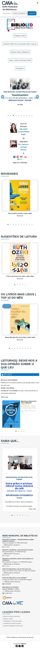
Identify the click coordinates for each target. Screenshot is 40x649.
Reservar (20, 216)
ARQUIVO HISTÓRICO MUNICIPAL (11, 616)
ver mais (20, 104)
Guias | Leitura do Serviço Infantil (20, 60)
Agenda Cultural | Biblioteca (20, 52)
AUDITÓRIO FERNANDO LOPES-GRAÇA (13, 625)
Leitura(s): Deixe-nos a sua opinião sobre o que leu (20, 44)
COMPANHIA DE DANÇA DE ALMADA (12, 623)
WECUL (23, 644)
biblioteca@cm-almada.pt (12, 545)
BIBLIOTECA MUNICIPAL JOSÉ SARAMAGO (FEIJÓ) (17, 550)
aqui (6, 397)
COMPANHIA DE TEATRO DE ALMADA (12, 621)
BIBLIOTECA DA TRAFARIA (10, 587)
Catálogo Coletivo (20, 35)
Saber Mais (32, 509)
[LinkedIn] (22, 646)
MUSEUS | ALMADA (8, 618)
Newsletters (20, 68)
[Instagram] (19, 646)
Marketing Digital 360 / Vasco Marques (29, 402)
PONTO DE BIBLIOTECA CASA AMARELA (14, 578)
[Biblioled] (20, 25)
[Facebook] (16, 646)
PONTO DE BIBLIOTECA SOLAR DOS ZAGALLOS (16, 569)
